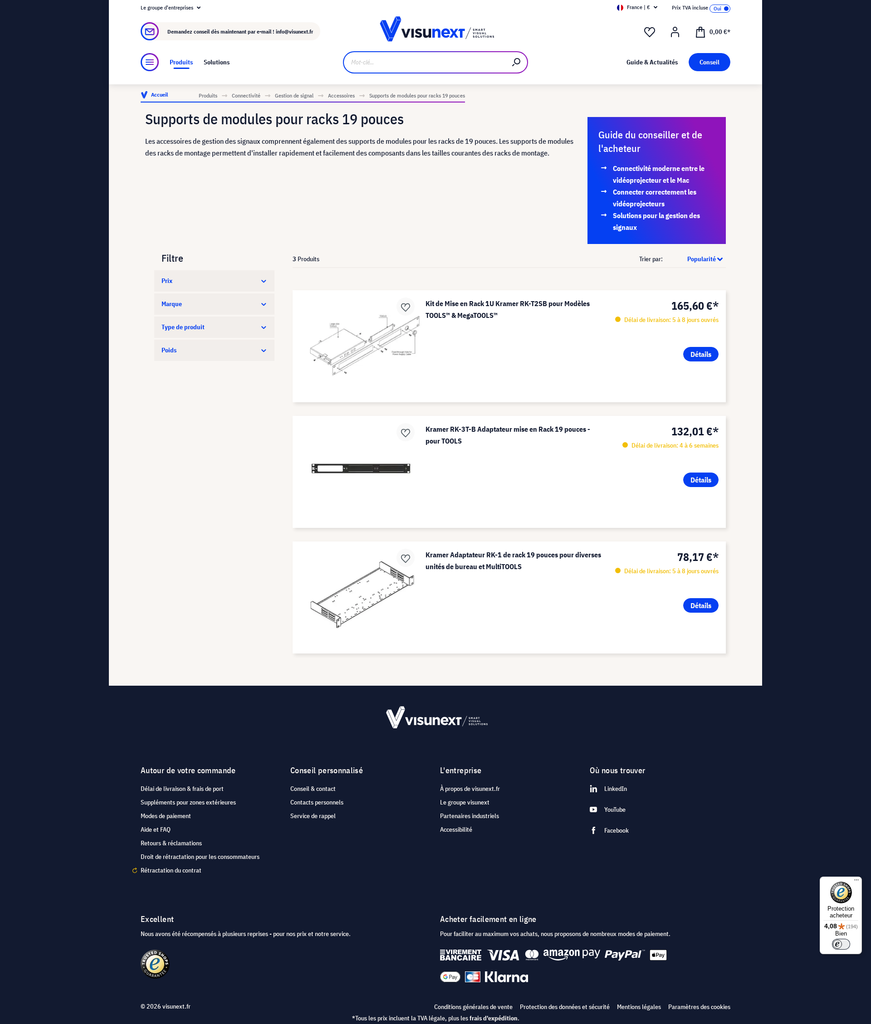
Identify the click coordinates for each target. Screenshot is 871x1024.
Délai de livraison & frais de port (182, 789)
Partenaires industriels (469, 816)
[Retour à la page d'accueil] (435, 31)
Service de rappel (313, 816)
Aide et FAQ (156, 829)
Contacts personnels (316, 802)
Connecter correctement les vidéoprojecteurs (654, 197)
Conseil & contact (313, 789)
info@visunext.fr (294, 31)
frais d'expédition (494, 1018)
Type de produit (183, 327)
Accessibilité (456, 829)
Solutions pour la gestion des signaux (656, 221)
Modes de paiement (166, 816)
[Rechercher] (516, 62)
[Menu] (150, 62)
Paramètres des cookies (699, 1007)
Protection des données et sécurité (565, 1007)
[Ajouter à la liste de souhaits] (405, 306)
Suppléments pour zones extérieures (188, 802)
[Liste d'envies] (649, 32)
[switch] (841, 944)
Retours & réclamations (171, 843)
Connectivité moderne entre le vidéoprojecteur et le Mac (659, 174)
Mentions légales (639, 1007)
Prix (166, 281)
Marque (171, 304)
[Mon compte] (675, 32)
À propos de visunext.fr (470, 789)
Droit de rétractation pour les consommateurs (200, 857)
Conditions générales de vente (473, 1007)
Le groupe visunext (464, 802)
